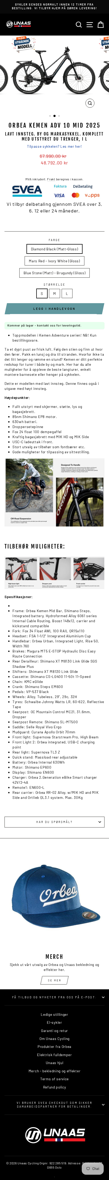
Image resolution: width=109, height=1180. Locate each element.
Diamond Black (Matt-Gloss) (54, 249)
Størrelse (54, 284)
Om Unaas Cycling (54, 1038)
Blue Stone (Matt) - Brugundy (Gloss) (54, 273)
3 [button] (59, 116)
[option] (59, 7)
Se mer (54, 980)
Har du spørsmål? (54, 822)
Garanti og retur (54, 1030)
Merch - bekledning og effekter (54, 1071)
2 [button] (54, 116)
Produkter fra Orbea (54, 1046)
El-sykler (54, 1022)
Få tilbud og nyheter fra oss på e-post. (54, 997)
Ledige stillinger (54, 1014)
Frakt (51, 179)
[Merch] (54, 899)
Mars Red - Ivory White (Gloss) (54, 261)
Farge (54, 240)
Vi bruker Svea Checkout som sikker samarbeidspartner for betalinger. (54, 1104)
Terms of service (54, 1079)
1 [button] (50, 116)
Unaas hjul (54, 1062)
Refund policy (54, 1087)
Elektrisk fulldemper (54, 1054)
